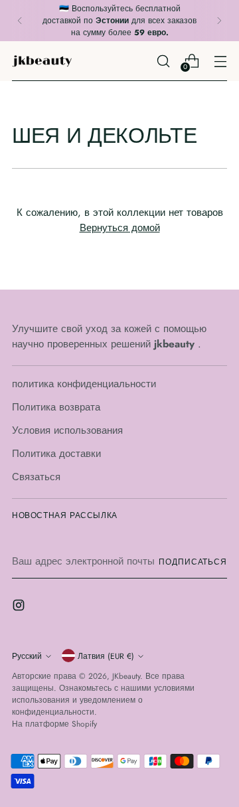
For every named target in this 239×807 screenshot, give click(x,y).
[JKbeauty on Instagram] (20, 607)
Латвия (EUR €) (106, 656)
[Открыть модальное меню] (220, 60)
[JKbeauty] (42, 61)
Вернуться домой (120, 228)
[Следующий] (219, 20)
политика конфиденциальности (84, 384)
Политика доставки (56, 453)
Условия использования (67, 430)
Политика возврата (56, 407)
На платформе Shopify (54, 723)
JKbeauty (126, 675)
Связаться (36, 477)
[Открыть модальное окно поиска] (163, 60)
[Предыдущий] (20, 20)
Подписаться (193, 561)
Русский (27, 656)
